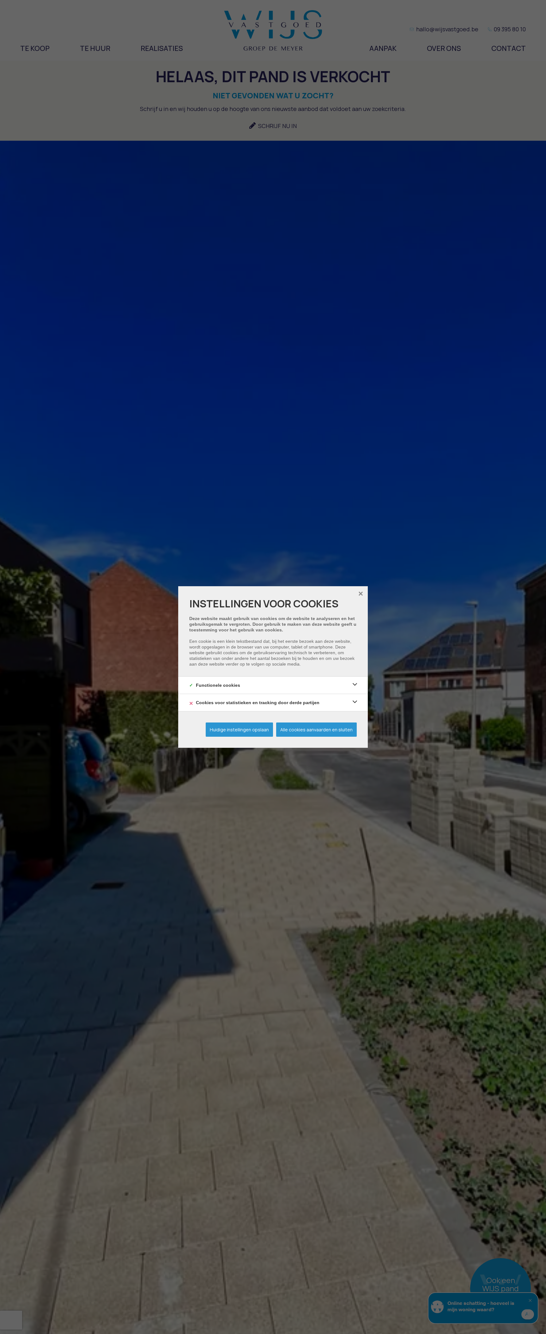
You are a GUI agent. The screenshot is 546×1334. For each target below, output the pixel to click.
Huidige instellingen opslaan (239, 730)
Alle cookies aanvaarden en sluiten (316, 730)
